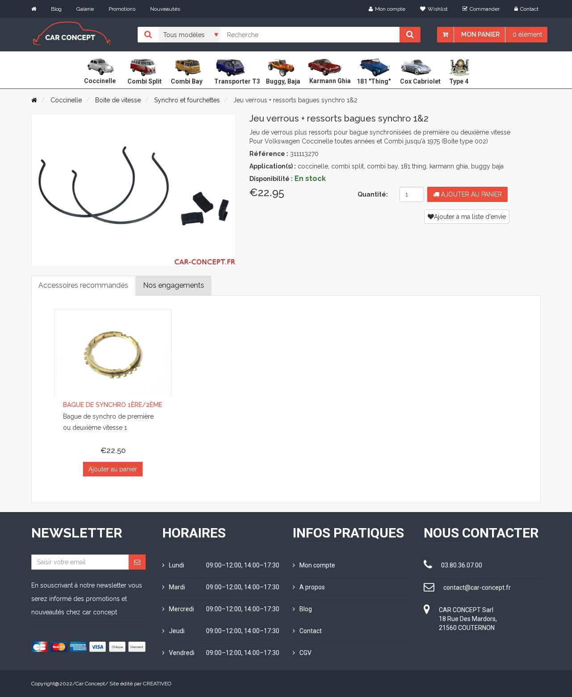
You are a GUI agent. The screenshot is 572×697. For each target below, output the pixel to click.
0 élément (527, 34)
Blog (56, 9)
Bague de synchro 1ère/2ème (112, 404)
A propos (312, 587)
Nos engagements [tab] (173, 285)
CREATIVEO (157, 683)
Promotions (122, 9)
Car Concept (90, 683)
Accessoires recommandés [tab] (83, 285)
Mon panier (480, 34)
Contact (529, 9)
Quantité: (373, 194)
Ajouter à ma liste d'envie (470, 216)
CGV (305, 652)
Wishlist (438, 9)
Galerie (85, 9)
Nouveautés (165, 9)
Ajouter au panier (470, 194)
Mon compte (390, 9)
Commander (485, 9)
